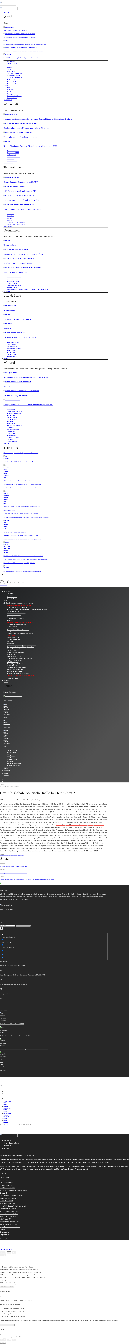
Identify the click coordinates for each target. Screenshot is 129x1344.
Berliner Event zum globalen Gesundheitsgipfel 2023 (18, 806)
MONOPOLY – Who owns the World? (12, 966)
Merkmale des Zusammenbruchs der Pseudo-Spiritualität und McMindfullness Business (38, 119)
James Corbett (11, 83)
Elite (0, 855)
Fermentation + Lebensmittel (16, 624)
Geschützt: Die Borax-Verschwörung (18, 263)
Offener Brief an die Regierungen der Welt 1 (21, 645)
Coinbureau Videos (13, 678)
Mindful (7, 358)
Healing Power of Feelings (15, 618)
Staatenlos (10, 643)
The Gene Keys (12, 419)
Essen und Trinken (13, 281)
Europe (9, 67)
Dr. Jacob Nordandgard (14, 77)
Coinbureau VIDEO (13, 153)
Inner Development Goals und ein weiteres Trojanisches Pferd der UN (22, 975)
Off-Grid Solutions (6, 1182)
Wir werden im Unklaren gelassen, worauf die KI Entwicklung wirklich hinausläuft (26, 517)
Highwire (6, 680)
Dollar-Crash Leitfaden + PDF (16, 667)
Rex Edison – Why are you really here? (19, 395)
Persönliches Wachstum (15, 411)
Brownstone (7, 1108)
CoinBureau (11, 92)
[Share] (4, 1252)
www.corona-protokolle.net (9, 1222)
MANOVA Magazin (12, 662)
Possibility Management (15, 616)
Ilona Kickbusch (88, 840)
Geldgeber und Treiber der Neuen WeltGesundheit (67, 804)
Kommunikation (12, 346)
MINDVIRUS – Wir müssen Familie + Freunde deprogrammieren (27, 609)
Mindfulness (3, 1067)
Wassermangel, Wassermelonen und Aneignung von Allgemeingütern (23, 484)
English (6, 1122)
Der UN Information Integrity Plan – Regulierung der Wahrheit (21, 58)
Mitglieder (3, 1173)
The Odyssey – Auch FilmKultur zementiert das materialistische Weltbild (23, 51)
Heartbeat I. (11, 756)
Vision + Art (11, 352)
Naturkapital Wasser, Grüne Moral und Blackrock (13, 873)
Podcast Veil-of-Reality (14, 96)
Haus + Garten (11, 344)
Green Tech (10, 216)
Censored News (12, 597)
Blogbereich (4, 1193)
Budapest (7, 328)
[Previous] (1, 1255)
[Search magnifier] (1, 928)
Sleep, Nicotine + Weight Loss (15, 272)
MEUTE (5, 717)
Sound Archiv (11, 354)
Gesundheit (8, 226)
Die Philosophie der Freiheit (16, 613)
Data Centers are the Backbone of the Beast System (24, 209)
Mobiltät (9, 220)
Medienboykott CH (13, 637)
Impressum (7, 770)
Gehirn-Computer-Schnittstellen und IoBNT (21, 182)
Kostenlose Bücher (13, 628)
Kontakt (6, 1116)
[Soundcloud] (4, 779)
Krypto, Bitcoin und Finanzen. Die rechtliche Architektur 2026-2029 (30, 146)
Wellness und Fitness (14, 285)
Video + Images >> (6, 909)
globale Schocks (3, 855)
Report (11, 1286)
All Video (10, 88)
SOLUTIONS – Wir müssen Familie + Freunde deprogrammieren (27, 289)
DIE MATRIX (4, 1177)
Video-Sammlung (6, 1180)
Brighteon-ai (4, 1235)
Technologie (8, 163)
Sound (6, 682)
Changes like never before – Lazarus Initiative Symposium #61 (28, 404)
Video (6, 85)
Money (6, 676)
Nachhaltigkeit (11, 155)
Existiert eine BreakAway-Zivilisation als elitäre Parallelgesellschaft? (22, 539)
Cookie (6, 768)
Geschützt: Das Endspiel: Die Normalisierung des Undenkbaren (21, 487)
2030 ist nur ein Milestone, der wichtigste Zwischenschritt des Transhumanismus (26, 559)
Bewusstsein (11, 409)
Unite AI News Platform (8, 1209)
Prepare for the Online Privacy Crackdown (20, 647)
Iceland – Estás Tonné (8, 700)
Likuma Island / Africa (14, 656)
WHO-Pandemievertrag (55, 827)
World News (11, 61)
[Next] (4, 1255)
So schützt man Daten (14, 648)
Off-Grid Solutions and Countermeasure (20, 633)
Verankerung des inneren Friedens (18, 673)
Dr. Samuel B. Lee (13, 437)
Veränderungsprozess (14, 277)
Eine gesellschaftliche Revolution (18, 630)
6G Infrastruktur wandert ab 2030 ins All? (20, 191)
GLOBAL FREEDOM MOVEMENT (12, 1196)
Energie (9, 218)
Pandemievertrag (17, 855)
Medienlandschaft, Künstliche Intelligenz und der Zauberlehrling (21, 453)
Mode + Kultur (11, 350)
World (6, 12)
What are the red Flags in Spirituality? (19, 658)
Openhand (10, 439)
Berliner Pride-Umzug (10, 510)
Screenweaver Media (17, 1124)
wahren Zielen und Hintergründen (50, 851)
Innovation (10, 214)
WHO (23, 855)
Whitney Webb (11, 81)
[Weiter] (4, 1343)
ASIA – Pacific (11, 71)
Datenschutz (7, 767)
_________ (10, 65)
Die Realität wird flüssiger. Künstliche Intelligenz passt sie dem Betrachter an (25, 44)
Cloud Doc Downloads (8, 1198)
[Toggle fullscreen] (9, 1252)
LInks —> (10, 754)
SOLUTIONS (7, 602)
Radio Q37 (10, 761)
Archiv (6, 773)
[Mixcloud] (4, 781)
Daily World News (12, 598)
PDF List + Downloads (7, 1203)
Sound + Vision (12, 417)
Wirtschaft (8, 100)
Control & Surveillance (14, 73)
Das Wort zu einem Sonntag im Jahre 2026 (20, 337)
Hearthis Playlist (7, 727)
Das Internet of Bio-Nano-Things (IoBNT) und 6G (23, 254)
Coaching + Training (13, 279)
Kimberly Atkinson (13, 429)
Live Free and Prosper (7, 1188)
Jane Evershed (11, 435)
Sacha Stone (11, 90)
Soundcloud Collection (14, 763)
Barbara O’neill (12, 287)
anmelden (7, 1148)
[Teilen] (4, 1339)
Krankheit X (12, 855)
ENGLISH (6, 775)
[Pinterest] (4, 777)
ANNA (5, 746)
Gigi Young (8, 386)
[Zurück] (1, 1343)
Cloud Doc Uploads (6, 1201)
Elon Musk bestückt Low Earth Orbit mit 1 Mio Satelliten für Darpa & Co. (24, 506)
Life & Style (8, 291)
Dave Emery (11, 433)
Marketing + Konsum (13, 157)
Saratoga (10, 94)
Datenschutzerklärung (11, 1143)
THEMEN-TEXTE (12, 63)
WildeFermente (12, 626)
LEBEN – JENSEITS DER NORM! (17, 319)
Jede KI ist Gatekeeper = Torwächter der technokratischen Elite (21, 535)
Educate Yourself (12, 650)
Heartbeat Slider (12, 759)
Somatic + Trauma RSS (8, 1216)
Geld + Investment (13, 151)
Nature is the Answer (14, 615)
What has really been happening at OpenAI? (14, 984)
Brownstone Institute (14, 75)
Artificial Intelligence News (16, 222)
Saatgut (9, 620)
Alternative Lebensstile (14, 671)
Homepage (7, 1146)
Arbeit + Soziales (12, 283)
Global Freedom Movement (15, 652)
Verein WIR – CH (12, 665)
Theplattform (4, 1232)
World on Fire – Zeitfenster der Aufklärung (15, 30)
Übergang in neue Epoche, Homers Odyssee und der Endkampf (21, 513)
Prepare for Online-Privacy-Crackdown (13, 1190)
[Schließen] (1, 1252)
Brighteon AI (11, 654)
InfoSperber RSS (5, 1219)
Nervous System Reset (14, 660)
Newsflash (10, 595)
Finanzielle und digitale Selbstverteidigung (20, 137)
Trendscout (10, 159)
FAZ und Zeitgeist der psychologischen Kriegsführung (18, 480)
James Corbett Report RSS (9, 1211)
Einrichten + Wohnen (14, 348)
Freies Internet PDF (13, 611)
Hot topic (10, 593)
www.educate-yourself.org (9, 1224)
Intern (6, 771)
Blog (5, 600)
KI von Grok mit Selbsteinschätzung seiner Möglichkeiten (19, 563)
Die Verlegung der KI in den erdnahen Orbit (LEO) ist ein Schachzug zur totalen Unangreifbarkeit (27, 879)
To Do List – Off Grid (14, 639)
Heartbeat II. (11, 757)
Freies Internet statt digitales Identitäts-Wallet (21, 200)
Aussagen (93, 806)
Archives (2, 1032)
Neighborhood (9, 310)
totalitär (21, 855)
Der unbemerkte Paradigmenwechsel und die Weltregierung (20, 37)
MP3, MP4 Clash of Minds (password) (13, 1206)
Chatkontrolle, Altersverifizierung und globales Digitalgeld (26, 128)
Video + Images (12, 356)
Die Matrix (10, 641)
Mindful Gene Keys (6, 1185)
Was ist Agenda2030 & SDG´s (16, 664)
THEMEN (6, 443)
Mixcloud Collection (13, 765)
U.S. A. (9, 69)
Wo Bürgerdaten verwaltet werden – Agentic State (13, 866)
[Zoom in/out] (14, 1252)
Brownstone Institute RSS (9, 1214)
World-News (7, 591)
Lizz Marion (11, 431)
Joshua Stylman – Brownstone (17, 79)
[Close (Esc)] (0, 1296)
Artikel (66, 843)
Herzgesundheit (10, 245)
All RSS (2, 1229)
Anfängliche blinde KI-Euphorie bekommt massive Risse (26, 377)
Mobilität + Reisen (13, 342)
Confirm (11, 1325)
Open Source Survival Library (10, 1227)
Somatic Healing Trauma (15, 669)
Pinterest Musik (12, 441)
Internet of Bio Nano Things (16, 224)
